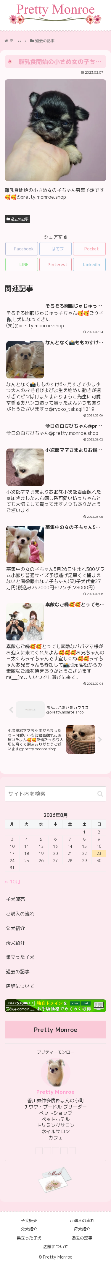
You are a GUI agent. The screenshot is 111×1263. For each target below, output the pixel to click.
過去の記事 (19, 219)
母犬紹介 (15, 943)
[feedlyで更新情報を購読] (63, 1150)
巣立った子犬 (20, 957)
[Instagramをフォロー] (55, 1150)
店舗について (20, 986)
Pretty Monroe (55, 1091)
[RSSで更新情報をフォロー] (72, 1150)
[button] (100, 793)
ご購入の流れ (20, 913)
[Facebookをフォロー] (47, 1150)
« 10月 (12, 881)
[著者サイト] (39, 1150)
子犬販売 (15, 899)
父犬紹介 (15, 928)
